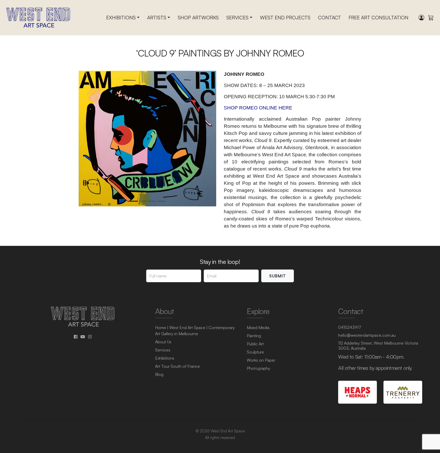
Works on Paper (261, 360)
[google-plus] (83, 337)
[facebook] (75, 337)
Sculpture (255, 352)
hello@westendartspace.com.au (367, 335)
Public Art (255, 343)
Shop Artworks (198, 18)
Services (237, 18)
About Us (163, 341)
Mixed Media (258, 327)
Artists (156, 18)
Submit (277, 275)
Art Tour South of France (177, 366)
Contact (329, 18)
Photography (258, 368)
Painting (254, 335)
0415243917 (349, 327)
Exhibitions (121, 18)
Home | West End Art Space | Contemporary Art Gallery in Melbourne (195, 330)
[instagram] (90, 337)
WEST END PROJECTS (285, 18)
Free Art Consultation (378, 18)
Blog (159, 374)
